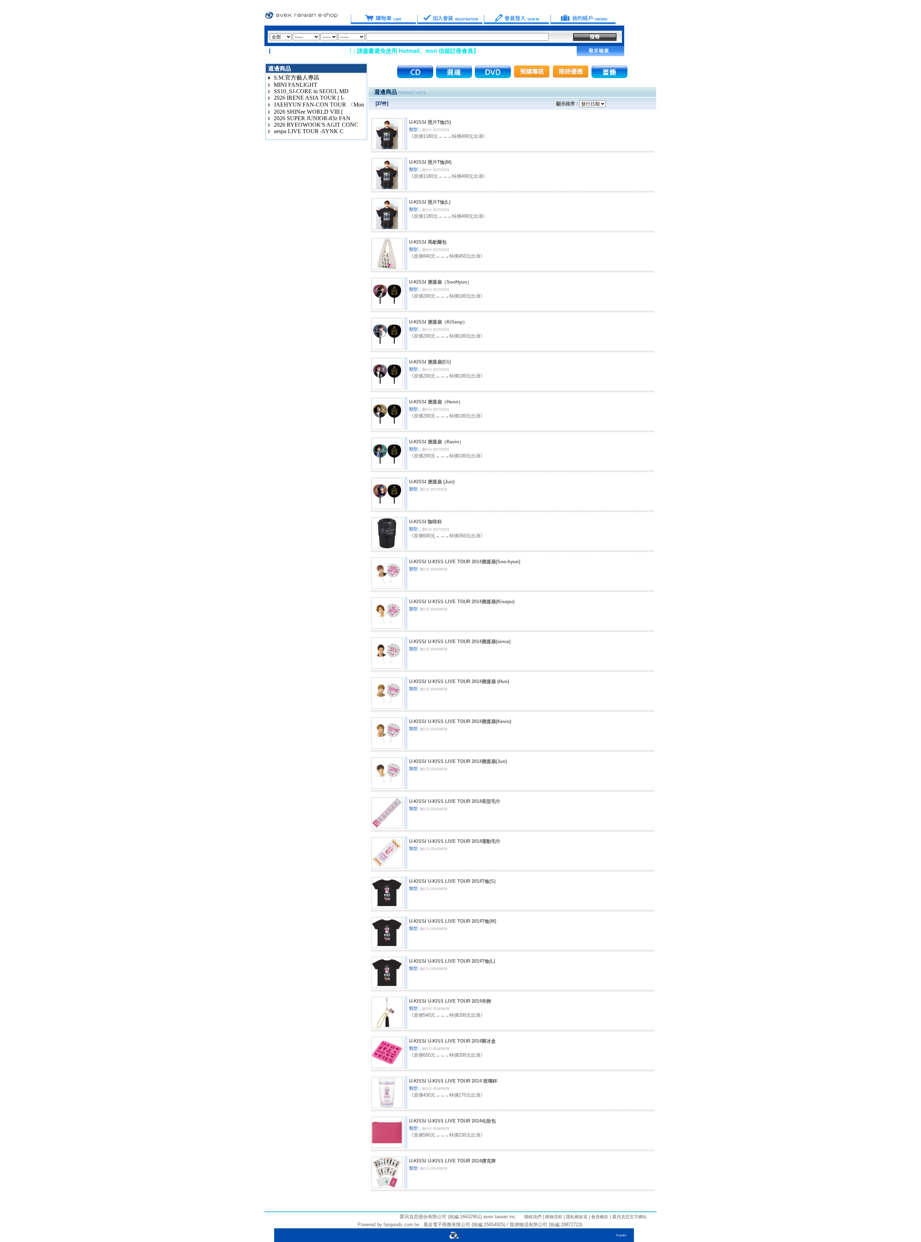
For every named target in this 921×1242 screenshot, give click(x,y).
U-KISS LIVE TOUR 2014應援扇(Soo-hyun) (474, 561)
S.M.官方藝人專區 (296, 77)
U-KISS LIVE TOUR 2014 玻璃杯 (462, 1081)
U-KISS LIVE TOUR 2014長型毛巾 (464, 801)
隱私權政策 (576, 1216)
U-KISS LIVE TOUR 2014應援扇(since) (469, 641)
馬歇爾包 (437, 242)
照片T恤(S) (439, 122)
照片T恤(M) (440, 162)
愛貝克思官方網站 (629, 1216)
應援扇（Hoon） (445, 402)
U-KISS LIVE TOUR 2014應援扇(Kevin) (469, 721)
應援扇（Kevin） (446, 441)
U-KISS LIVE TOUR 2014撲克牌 (462, 1161)
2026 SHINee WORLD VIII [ (308, 112)
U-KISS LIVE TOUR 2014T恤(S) (461, 881)
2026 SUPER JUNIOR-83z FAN (312, 118)
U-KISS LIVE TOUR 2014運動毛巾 (464, 841)
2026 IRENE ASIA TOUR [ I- (309, 98)
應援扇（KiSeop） (447, 322)
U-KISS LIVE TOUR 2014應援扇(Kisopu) (471, 601)
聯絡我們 (532, 1216)
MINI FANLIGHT (295, 85)
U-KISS (417, 122)
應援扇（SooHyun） (450, 282)
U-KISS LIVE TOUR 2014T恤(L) (461, 961)
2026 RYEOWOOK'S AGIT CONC (316, 125)
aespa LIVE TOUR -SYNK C (309, 131)
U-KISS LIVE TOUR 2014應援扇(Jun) (467, 761)
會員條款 (599, 1216)
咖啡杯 (435, 521)
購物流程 (553, 1216)
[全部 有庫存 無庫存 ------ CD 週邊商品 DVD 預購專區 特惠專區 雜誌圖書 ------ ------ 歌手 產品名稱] (409, 37)
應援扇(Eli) (439, 362)
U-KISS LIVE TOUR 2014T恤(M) (462, 921)
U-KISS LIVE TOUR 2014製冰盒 (462, 1041)
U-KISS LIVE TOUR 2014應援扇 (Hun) (468, 681)
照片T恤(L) (439, 202)
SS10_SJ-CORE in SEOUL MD (311, 91)
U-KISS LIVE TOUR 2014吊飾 (459, 1001)
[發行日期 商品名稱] (592, 104)
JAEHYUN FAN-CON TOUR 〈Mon (319, 104)
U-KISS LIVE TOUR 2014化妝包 (462, 1121)
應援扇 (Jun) (441, 481)
